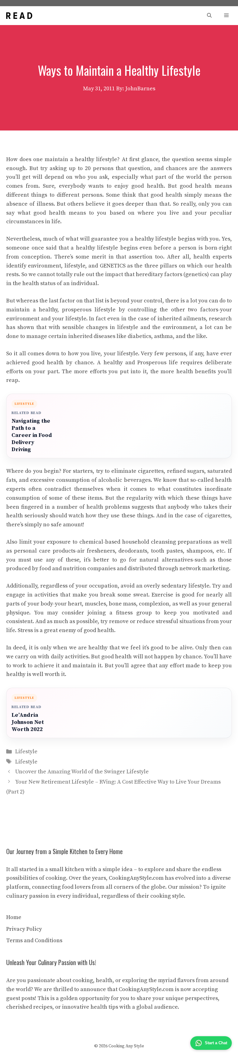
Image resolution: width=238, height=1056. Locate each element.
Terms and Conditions (34, 940)
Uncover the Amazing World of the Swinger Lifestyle (82, 771)
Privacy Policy (24, 929)
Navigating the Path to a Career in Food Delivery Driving (31, 435)
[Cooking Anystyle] (19, 15)
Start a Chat (216, 1043)
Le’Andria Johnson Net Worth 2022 (27, 722)
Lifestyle (26, 751)
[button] (209, 15)
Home (13, 917)
